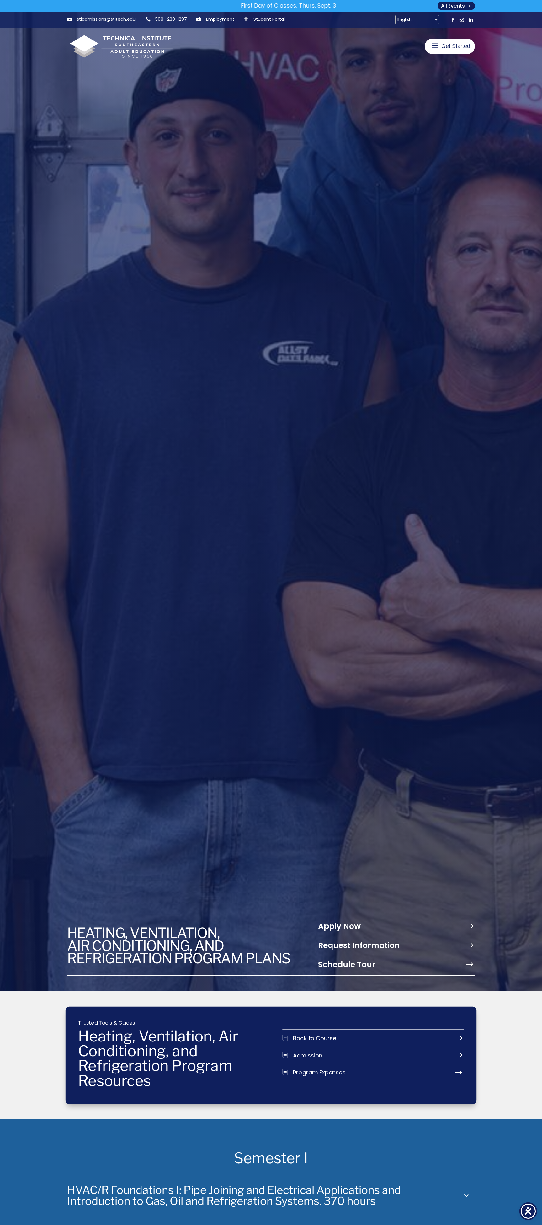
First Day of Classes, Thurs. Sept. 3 (215, 5)
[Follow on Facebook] (453, 19)
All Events (453, 5)
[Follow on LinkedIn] (470, 19)
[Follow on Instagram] (461, 19)
